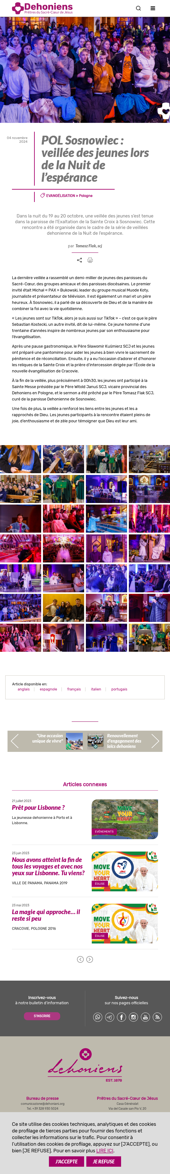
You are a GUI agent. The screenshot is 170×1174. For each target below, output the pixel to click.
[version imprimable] (90, 260)
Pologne (86, 196)
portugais (119, 689)
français (74, 689)
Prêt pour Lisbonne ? (38, 807)
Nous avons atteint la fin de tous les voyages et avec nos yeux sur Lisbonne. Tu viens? (48, 866)
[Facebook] (121, 1017)
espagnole (48, 689)
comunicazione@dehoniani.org (42, 1104)
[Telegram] (109, 1017)
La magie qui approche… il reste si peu (46, 915)
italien (96, 689)
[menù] (153, 8)
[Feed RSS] (157, 1017)
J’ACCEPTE (66, 1161)
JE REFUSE (103, 1161)
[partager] (79, 260)
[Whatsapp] (97, 1017)
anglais (24, 689)
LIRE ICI (104, 1151)
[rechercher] (138, 8)
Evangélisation (60, 196)
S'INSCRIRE (42, 1016)
